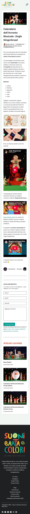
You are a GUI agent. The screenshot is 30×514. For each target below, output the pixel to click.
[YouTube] (8, 512)
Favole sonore (15, 494)
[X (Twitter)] (11, 512)
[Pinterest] (16, 512)
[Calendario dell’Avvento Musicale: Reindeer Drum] (15, 398)
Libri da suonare (15, 496)
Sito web (7, 303)
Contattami (15, 479)
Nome (7, 293)
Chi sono (15, 476)
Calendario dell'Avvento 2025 (15, 498)
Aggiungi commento (10, 309)
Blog (15, 487)
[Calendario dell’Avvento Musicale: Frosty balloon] (15, 374)
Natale (20, 46)
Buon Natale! (7, 362)
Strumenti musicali (8, 47)
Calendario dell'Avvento (10, 46)
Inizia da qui (15, 490)
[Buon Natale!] (15, 353)
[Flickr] (13, 512)
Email (6, 298)
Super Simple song (8, 217)
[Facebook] (2, 512)
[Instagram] (5, 512)
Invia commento (9, 324)
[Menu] (27, 4)
